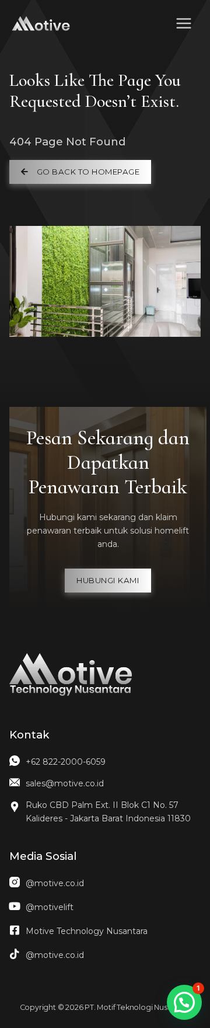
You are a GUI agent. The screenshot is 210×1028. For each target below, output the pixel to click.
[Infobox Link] (105, 765)
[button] (80, 172)
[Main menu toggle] (183, 23)
